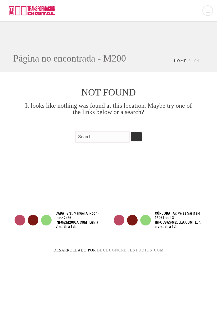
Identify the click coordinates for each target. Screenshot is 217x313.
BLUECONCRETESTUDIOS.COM (130, 250)
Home (180, 61)
